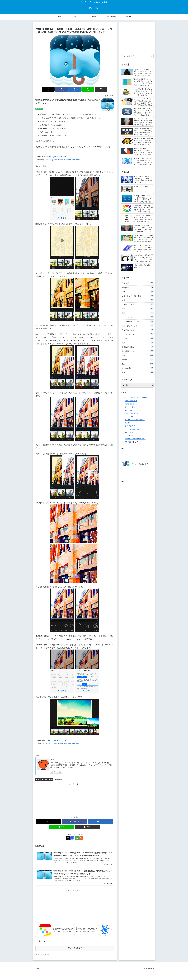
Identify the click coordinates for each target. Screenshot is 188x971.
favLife (127, 423)
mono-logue (129, 404)
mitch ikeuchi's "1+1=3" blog (135, 439)
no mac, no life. (130, 417)
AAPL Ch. (128, 410)
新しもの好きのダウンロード (136, 398)
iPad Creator (129, 432)
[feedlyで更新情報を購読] (57, 772)
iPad (51, 779)
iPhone (45, 779)
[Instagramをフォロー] (54, 772)
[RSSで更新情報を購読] (60, 772)
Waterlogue (51, 157)
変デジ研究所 (130, 426)
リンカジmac (130, 436)
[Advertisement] (74, 799)
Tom (52, 759)
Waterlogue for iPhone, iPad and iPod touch (63, 160)
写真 (39, 779)
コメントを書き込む (75, 948)
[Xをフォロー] (51, 772)
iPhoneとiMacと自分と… (134, 429)
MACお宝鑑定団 (131, 401)
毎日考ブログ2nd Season (135, 420)
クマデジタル (130, 407)
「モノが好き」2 (131, 413)
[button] (101, 89)
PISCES (128, 442)
